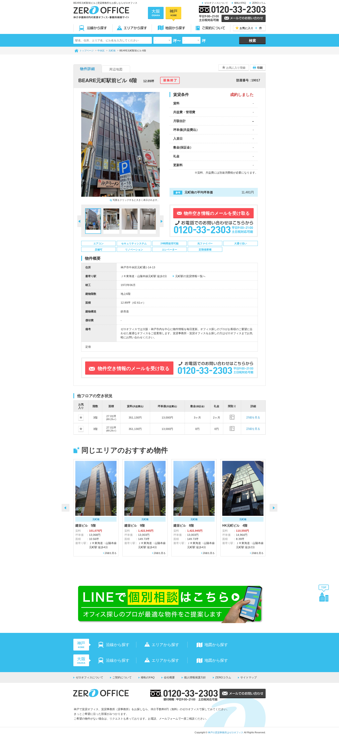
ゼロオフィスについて (216, 3)
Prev (65, 508)
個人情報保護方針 (195, 677)
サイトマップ (248, 677)
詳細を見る (253, 417)
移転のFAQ (240, 3)
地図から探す (171, 28)
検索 (252, 41)
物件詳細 (87, 69)
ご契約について (210, 28)
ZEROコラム (259, 3)
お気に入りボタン (83, 417)
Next (273, 508)
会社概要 (169, 677)
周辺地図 (116, 69)
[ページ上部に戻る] (324, 593)
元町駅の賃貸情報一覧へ (190, 276)
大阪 (156, 13)
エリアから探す (132, 28)
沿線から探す (93, 28)
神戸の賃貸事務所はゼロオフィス (225, 732)
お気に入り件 (251, 28)
